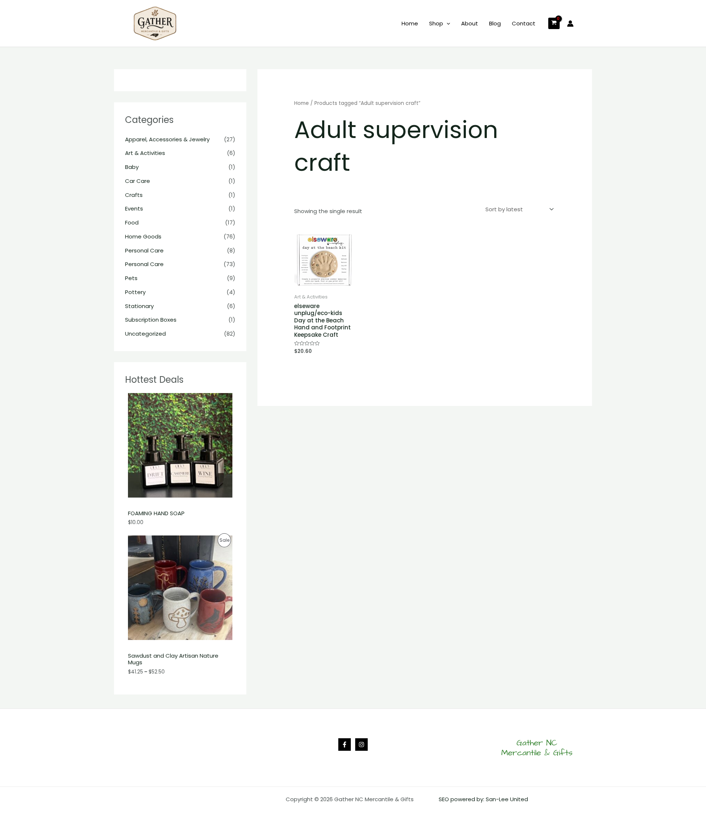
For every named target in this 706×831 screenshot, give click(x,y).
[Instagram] (361, 744)
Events (134, 208)
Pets (131, 278)
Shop (436, 23)
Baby (132, 167)
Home (410, 23)
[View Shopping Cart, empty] (554, 23)
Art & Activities (145, 153)
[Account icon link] (570, 23)
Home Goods (143, 236)
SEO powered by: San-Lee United (483, 799)
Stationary (139, 306)
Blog (495, 23)
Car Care (137, 181)
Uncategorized (145, 333)
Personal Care (144, 250)
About (469, 23)
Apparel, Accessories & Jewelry (167, 139)
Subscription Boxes (150, 319)
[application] (446, 23)
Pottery (135, 292)
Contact (523, 23)
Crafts (134, 195)
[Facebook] (344, 744)
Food (132, 222)
